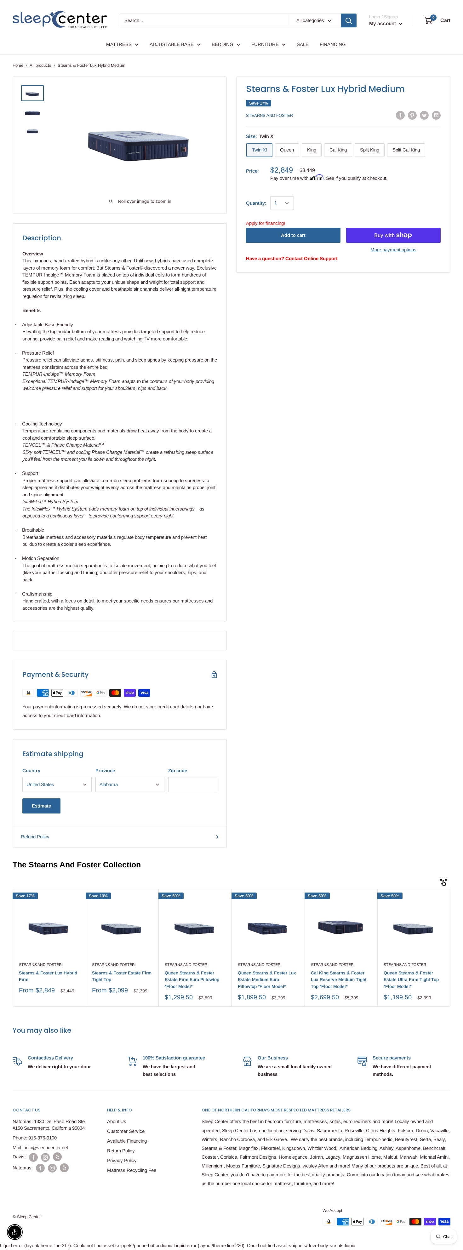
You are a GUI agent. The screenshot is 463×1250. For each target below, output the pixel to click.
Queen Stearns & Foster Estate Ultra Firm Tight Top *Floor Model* (411, 979)
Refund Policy (35, 836)
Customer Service (126, 1131)
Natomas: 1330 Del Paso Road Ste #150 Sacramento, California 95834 (49, 1125)
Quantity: (256, 203)
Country (31, 770)
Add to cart (293, 235)
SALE (303, 44)
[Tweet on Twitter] (424, 115)
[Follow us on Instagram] (45, 1157)
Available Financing (127, 1141)
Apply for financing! (265, 223)
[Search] (349, 20)
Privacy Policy (122, 1160)
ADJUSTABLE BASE (172, 44)
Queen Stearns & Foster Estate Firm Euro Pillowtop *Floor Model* (192, 979)
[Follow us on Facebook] (33, 1157)
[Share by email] (436, 115)
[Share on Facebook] (400, 115)
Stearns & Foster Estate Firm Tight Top (121, 976)
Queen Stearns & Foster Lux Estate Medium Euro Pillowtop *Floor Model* (267, 979)
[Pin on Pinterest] (412, 115)
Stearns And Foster (269, 115)
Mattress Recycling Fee (131, 1170)
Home (18, 65)
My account (383, 23)
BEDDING (222, 44)
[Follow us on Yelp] (57, 1156)
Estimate (41, 805)
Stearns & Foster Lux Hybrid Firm (48, 976)
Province (105, 770)
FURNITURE (265, 44)
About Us (116, 1121)
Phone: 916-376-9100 (35, 1137)
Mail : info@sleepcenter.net (40, 1147)
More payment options (393, 249)
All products (40, 65)
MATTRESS (119, 44)
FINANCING (333, 44)
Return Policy (121, 1150)
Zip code (177, 770)
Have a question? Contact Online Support (292, 258)
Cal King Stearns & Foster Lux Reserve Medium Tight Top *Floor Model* (338, 979)
